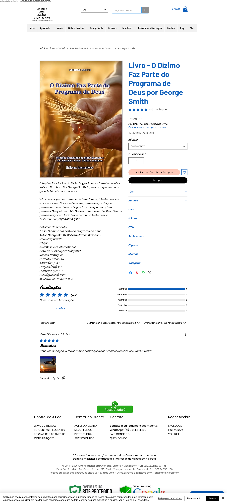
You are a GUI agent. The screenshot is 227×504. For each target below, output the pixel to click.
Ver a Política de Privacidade (134, 500)
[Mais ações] (185, 334)
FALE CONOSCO (120, 434)
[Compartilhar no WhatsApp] (143, 273)
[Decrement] (131, 161)
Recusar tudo (194, 498)
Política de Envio (159, 124)
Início (43, 48)
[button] (185, 9)
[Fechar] (223, 498)
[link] (147, 109)
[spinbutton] (136, 161)
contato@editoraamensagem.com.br (134, 426)
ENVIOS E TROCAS (45, 426)
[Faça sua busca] (145, 10)
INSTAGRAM (175, 430)
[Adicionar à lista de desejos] (184, 172)
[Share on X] (150, 273)
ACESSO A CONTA (85, 426)
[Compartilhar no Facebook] (131, 273)
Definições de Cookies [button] (170, 498)
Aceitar (212, 498)
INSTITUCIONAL (83, 434)
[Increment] (141, 161)
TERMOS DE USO (84, 438)
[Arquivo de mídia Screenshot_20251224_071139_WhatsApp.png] (48, 364)
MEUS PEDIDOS (83, 430)
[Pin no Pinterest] (137, 273)
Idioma (134, 140)
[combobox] (157, 146)
